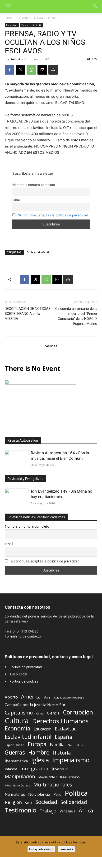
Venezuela (67, 811)
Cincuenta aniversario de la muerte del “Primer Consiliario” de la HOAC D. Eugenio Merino (76, 316)
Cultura (17, 720)
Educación (42, 729)
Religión (13, 802)
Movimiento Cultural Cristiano (59, 777)
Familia (57, 744)
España (63, 736)
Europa (37, 744)
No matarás (15, 794)
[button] (8, 6)
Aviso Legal (18, 674)
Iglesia (40, 760)
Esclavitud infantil (45, 18)
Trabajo (48, 810)
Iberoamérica (16, 761)
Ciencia (53, 713)
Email (16, 200)
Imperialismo (70, 760)
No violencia (39, 794)
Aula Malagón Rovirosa (69, 697)
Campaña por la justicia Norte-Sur (35, 704)
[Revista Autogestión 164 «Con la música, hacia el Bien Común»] (16, 459)
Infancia (11, 768)
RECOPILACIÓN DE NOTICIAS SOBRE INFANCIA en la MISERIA (28, 313)
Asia (47, 697)
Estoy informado (41, 849)
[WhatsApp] (31, 70)
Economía (17, 728)
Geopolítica (75, 745)
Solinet (15, 59)
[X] (20, 70)
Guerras (15, 752)
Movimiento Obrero (17, 785)
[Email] (42, 70)
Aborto (11, 696)
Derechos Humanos (60, 721)
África (86, 810)
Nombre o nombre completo (33, 185)
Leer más (66, 849)
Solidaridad (73, 802)
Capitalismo (19, 712)
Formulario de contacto (23, 636)
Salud (28, 803)
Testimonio (20, 810)
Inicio (8, 18)
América (31, 696)
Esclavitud (23, 18)
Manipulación (20, 776)
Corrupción (78, 712)
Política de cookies (23, 681)
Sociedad (46, 801)
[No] (96, 846)
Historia (62, 752)
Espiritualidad (14, 745)
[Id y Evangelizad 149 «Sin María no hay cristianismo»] (16, 497)
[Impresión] (53, 70)
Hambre (38, 752)
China (40, 713)
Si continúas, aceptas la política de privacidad (53, 215)
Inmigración (34, 768)
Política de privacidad (25, 667)
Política (76, 793)
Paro (57, 794)
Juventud (60, 768)
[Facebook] (9, 70)
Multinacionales (52, 784)
